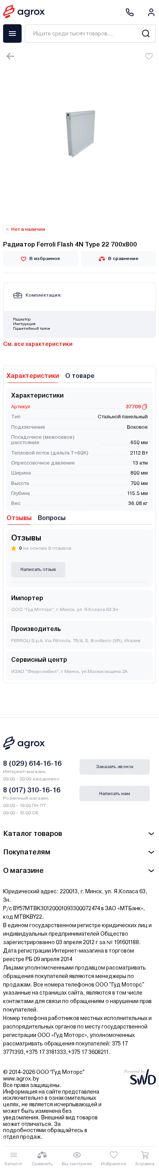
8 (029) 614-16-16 (32, 763)
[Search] (145, 33)
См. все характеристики (38, 344)
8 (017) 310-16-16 (32, 790)
